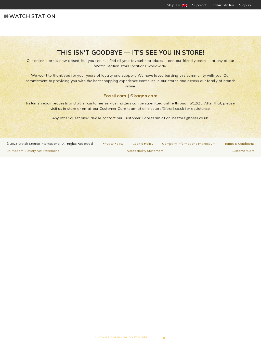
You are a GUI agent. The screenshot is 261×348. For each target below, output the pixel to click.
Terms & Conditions (240, 143)
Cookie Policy (143, 143)
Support (199, 5)
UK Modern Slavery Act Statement (32, 151)
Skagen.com (144, 96)
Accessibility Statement (145, 151)
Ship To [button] (175, 5)
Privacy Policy (113, 143)
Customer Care (243, 151)
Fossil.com (114, 96)
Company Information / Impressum (188, 143)
